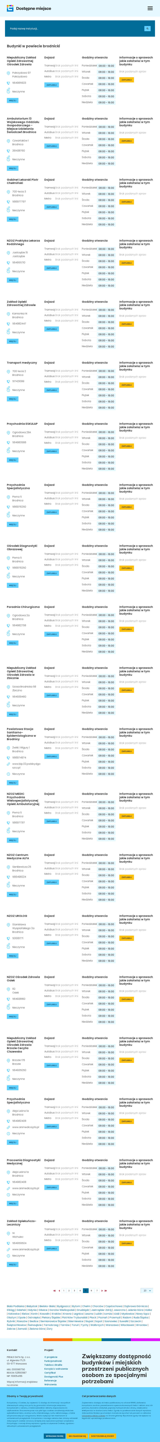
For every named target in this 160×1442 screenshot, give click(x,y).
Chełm (86, 1306)
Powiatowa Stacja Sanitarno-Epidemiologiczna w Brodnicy (21, 734)
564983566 (19, 442)
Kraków (56, 1314)
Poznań (102, 1317)
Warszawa (112, 1325)
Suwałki (124, 1321)
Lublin (98, 1314)
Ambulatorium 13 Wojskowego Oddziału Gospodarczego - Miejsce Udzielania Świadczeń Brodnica (23, 125)
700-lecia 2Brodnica (19, 373)
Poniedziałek (89, 65)
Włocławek (127, 1325)
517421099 (18, 381)
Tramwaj (49, 65)
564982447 (19, 323)
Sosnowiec (111, 1321)
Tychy (84, 1325)
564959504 (19, 1243)
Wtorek (86, 71)
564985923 (19, 83)
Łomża (108, 1314)
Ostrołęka (34, 1317)
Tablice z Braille (53, 1364)
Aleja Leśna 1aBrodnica (20, 1112)
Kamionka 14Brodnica (19, 315)
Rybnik (11, 1321)
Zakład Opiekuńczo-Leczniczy (21, 1222)
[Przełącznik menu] (150, 8)
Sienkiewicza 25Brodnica (21, 868)
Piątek (85, 90)
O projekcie (50, 1357)
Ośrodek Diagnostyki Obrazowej (22, 547)
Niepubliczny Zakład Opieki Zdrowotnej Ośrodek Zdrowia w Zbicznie (21, 673)
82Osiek (15, 990)
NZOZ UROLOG (17, 916)
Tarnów (65, 1325)
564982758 (19, 625)
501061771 (17, 938)
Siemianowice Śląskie (53, 1321)
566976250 (19, 507)
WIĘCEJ (12, 100)
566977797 (19, 201)
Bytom (76, 1306)
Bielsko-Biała (47, 1306)
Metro (47, 76)
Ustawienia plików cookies (93, 1415)
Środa (85, 78)
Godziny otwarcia (95, 57)
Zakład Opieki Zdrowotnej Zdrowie (21, 303)
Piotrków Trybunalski (75, 1317)
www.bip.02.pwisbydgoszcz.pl (26, 765)
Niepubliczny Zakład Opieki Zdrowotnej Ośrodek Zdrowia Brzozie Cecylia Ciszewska (21, 1044)
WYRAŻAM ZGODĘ (54, 1436)
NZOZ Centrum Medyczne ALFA (18, 856)
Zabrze (11, 1329)
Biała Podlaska (15, 1306)
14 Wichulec (17, 1235)
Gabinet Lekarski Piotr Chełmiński (22, 181)
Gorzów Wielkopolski (62, 1310)
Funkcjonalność (53, 1361)
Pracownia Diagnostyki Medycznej (23, 1161)
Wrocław (141, 1325)
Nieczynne (18, 91)
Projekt (48, 1350)
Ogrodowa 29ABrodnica (21, 434)
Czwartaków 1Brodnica (20, 142)
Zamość (22, 1329)
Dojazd (49, 57)
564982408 (19, 1121)
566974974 (19, 757)
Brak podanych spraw (132, 71)
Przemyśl (115, 1317)
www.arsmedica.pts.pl (25, 1127)
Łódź (116, 1314)
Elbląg (11, 1310)
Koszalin (45, 1314)
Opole (22, 1317)
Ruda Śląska (140, 1317)
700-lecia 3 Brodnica (19, 193)
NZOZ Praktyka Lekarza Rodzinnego (23, 242)
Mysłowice (127, 1314)
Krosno (67, 1314)
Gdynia (32, 1310)
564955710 (18, 262)
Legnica (78, 1314)
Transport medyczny (22, 363)
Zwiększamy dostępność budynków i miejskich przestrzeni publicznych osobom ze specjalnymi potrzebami (116, 1368)
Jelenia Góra (135, 1310)
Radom (127, 1317)
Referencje (50, 1380)
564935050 (19, 1070)
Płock (93, 1317)
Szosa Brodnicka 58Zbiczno (24, 688)
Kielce (25, 1314)
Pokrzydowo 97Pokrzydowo (21, 74)
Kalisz (148, 1310)
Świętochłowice (16, 1325)
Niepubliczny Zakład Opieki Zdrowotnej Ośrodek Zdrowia (21, 60)
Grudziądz (83, 1310)
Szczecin (135, 1321)
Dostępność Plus (53, 1376)
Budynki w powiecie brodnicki (33, 46)
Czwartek (87, 84)
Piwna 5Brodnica (17, 498)
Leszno (89, 1314)
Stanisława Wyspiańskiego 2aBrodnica (23, 928)
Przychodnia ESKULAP (22, 424)
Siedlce (34, 1321)
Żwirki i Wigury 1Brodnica (21, 749)
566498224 (19, 877)
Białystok (31, 1306)
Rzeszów (22, 1321)
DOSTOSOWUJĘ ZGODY (102, 1436)
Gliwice (43, 1310)
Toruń (75, 1325)
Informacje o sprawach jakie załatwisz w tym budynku (136, 61)
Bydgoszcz (63, 1306)
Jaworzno (120, 1310)
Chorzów (97, 1306)
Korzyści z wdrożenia (56, 1368)
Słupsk (89, 1321)
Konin (34, 1314)
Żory (49, 1329)
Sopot (98, 1321)
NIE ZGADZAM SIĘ (77, 1436)
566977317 (18, 822)
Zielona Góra (37, 1329)
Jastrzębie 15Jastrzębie (20, 254)
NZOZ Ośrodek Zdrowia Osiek (23, 978)
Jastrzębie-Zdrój (101, 1310)
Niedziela (87, 102)
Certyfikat (50, 1372)
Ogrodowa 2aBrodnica (21, 617)
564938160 (18, 999)
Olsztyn (11, 1317)
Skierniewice (75, 1321)
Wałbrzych (97, 1325)
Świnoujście (35, 1325)
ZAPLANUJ (52, 85)
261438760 (18, 150)
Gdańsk (21, 1310)
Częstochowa (113, 1306)
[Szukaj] (147, 28)
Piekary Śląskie (51, 1317)
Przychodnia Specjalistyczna (18, 486)
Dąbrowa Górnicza (136, 1306)
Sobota (86, 96)
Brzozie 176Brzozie (18, 1062)
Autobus (49, 71)
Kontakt (12, 1350)
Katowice (14, 1314)
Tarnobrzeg (51, 1325)
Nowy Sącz (142, 1314)
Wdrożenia (50, 1384)
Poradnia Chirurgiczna (23, 607)
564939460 (19, 696)
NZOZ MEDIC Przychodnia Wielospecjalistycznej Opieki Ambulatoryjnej (23, 799)
